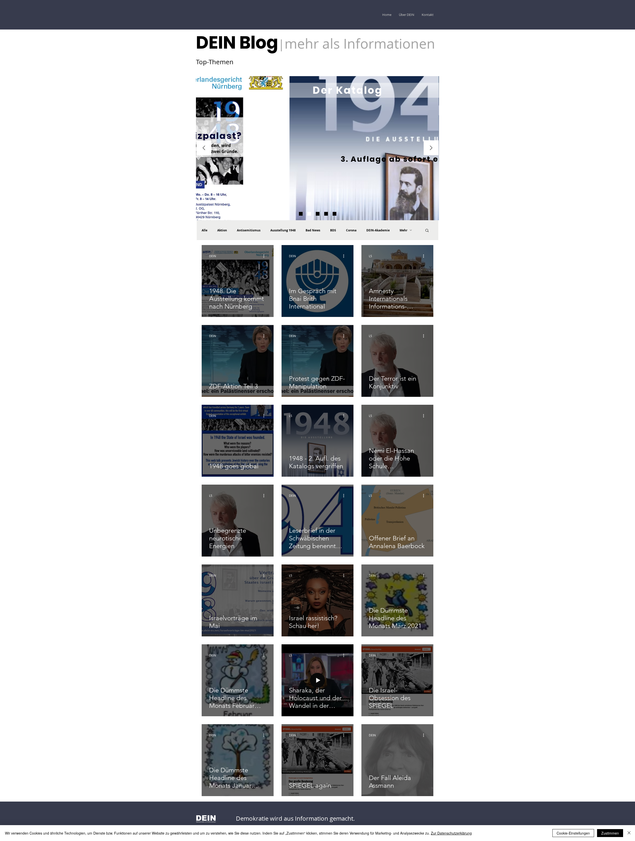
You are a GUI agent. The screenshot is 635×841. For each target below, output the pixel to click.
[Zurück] (203, 148)
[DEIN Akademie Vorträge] (317, 214)
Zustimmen (610, 833)
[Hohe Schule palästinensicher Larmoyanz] (326, 214)
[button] (427, 230)
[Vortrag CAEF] (334, 214)
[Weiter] (431, 148)
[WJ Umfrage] (301, 214)
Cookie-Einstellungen (573, 833)
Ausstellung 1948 (283, 230)
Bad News (313, 230)
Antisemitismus (248, 230)
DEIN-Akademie (378, 230)
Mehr (403, 230)
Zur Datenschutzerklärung (451, 833)
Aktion (222, 230)
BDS (333, 230)
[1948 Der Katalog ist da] (309, 214)
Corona (351, 230)
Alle (204, 230)
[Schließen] (629, 833)
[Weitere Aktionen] (265, 256)
